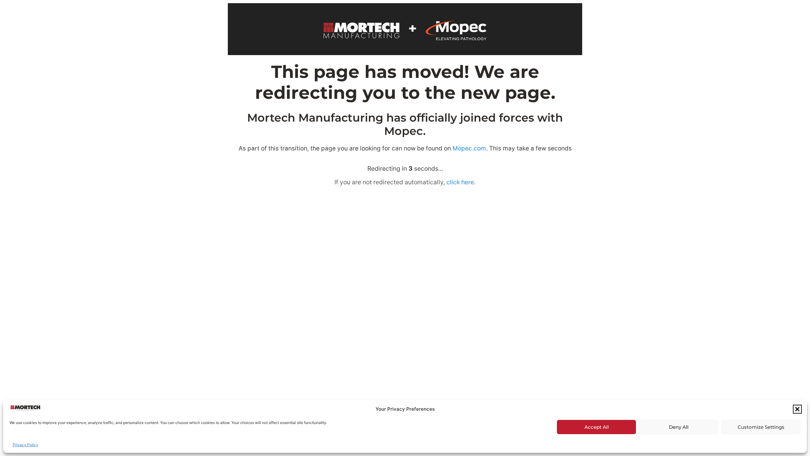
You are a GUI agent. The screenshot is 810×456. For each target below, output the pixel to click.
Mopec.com (469, 148)
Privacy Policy (25, 444)
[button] (797, 409)
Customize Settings (761, 427)
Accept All (596, 427)
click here (460, 182)
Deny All (678, 427)
